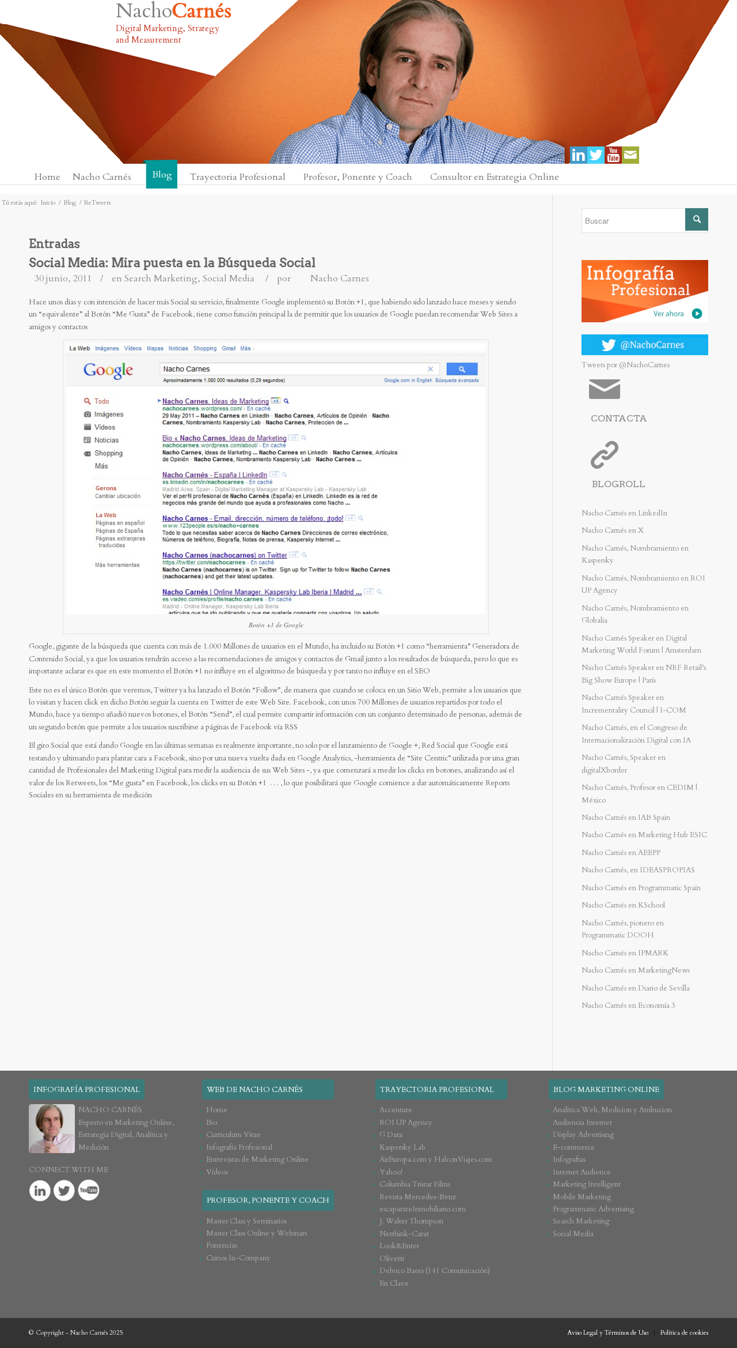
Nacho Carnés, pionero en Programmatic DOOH (623, 929)
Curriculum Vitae (233, 1134)
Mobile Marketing (582, 1197)
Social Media (228, 278)
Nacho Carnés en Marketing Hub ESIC (644, 835)
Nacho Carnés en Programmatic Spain (641, 888)
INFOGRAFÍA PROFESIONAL (86, 1090)
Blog (69, 202)
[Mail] (630, 155)
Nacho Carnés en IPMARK (625, 953)
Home (216, 1110)
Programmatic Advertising (593, 1209)
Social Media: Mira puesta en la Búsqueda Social (172, 262)
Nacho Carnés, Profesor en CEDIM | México (639, 793)
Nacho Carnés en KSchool (623, 905)
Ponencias (221, 1245)
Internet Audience (582, 1172)
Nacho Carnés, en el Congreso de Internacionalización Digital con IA (636, 733)
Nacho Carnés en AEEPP (621, 853)
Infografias (569, 1159)
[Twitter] (596, 155)
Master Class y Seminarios (246, 1221)
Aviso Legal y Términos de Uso (607, 1332)
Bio (211, 1122)
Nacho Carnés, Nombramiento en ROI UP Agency (643, 584)
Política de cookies (684, 1332)
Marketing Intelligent (587, 1184)
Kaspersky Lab (402, 1147)
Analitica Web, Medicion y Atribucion (612, 1110)
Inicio (48, 202)
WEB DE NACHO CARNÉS (255, 1090)
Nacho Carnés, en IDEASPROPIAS (638, 870)
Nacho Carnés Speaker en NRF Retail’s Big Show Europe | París (644, 673)
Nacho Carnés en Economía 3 (628, 1005)
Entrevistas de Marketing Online (257, 1159)
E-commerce (574, 1147)
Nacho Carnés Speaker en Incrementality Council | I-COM (634, 703)
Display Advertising (583, 1134)
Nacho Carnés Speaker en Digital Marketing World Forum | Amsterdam (641, 644)
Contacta (619, 418)
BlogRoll (618, 484)
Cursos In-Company (238, 1258)
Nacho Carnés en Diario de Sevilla (636, 988)
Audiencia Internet (582, 1122)
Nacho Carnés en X (613, 530)
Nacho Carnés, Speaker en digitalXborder (624, 763)
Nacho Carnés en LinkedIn (624, 513)
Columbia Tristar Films (414, 1184)
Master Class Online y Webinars (256, 1233)
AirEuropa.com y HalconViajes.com (435, 1159)
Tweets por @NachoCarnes (626, 365)
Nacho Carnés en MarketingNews (636, 970)
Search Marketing (160, 278)
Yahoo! (390, 1172)
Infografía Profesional (239, 1147)
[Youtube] (613, 155)
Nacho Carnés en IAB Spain (626, 817)
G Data (390, 1134)
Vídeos (217, 1172)
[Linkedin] (578, 155)
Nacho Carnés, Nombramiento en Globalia (635, 614)
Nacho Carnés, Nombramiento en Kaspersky (635, 554)
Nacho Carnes (339, 278)
